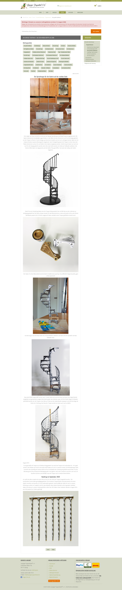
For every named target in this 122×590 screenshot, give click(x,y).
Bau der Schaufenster (57, 64)
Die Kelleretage (37, 45)
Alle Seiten (51, 71)
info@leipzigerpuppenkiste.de (40, 0)
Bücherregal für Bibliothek (63, 61)
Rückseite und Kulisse (42, 71)
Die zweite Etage (39, 49)
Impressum (93, 0)
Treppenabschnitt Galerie (28, 64)
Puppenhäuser (89, 44)
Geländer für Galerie (40, 61)
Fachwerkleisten (56, 68)
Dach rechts (26, 71)
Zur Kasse (70, 12)
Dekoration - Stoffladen (46, 68)
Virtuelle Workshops (89, 42)
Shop (47, 12)
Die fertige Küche (27, 68)
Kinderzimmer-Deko (51, 52)
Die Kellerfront (35, 68)
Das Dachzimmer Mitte (66, 68)
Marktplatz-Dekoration (90, 61)
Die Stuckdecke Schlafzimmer (38, 55)
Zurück (48, 549)
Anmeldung (80, 12)
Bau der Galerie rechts (65, 58)
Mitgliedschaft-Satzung (90, 63)
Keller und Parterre (46, 45)
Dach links (33, 71)
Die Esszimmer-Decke (60, 49)
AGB (100, 0)
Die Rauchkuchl (90, 55)
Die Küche (63, 45)
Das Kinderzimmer (70, 49)
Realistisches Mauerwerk (93, 47)
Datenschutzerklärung (54, 575)
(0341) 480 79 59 (27, 0)
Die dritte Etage (27, 55)
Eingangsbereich (27, 52)
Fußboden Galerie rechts (28, 58)
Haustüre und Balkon (71, 45)
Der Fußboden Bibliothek (64, 55)
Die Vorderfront (48, 64)
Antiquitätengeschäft (92, 48)
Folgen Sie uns (26, 577)
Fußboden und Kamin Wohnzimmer (39, 52)
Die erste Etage (55, 45)
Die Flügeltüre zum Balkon (28, 49)
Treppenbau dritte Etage (40, 58)
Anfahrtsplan (35, 570)
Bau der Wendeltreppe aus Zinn (52, 58)
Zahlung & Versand (54, 572)
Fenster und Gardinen (68, 64)
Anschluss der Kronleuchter (29, 61)
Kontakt (97, 0)
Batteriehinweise (53, 577)
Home (40, 12)
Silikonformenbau (89, 59)
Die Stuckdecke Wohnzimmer (51, 55)
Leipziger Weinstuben (92, 52)
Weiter (53, 549)
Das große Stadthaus (27, 45)
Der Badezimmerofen (49, 49)
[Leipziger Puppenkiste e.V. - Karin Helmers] (33, 6)
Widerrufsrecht (53, 570)
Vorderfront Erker (39, 64)
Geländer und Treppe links (51, 61)
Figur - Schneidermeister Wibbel (64, 52)
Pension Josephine (91, 54)
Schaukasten (88, 57)
